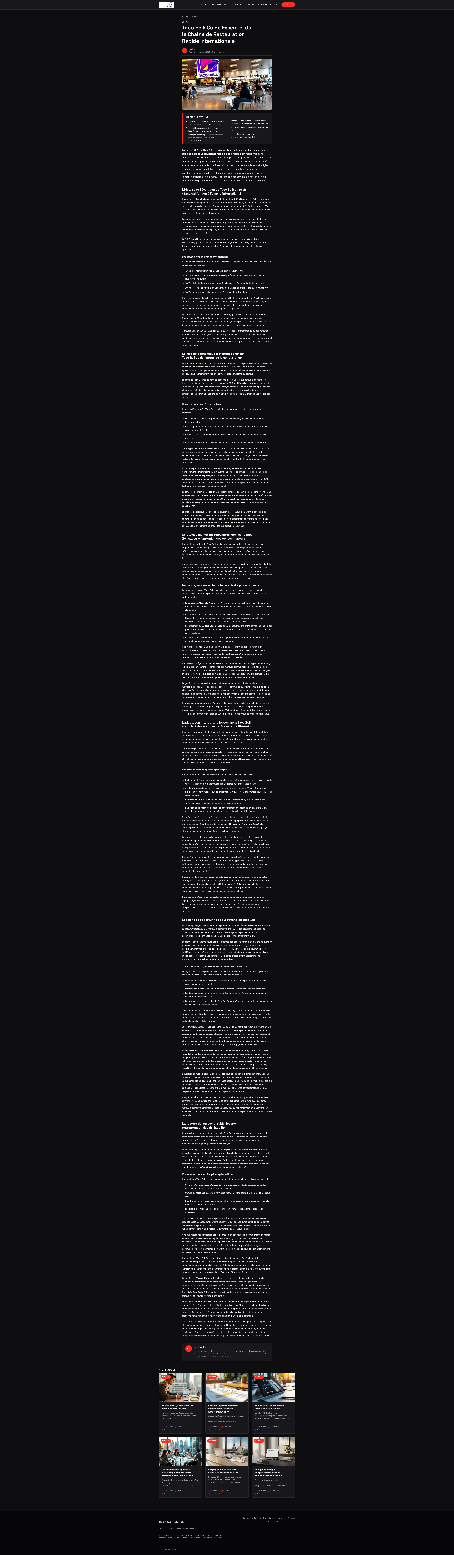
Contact (288, 5)
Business (216, 4)
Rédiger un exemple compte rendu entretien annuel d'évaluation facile (268, 1472)
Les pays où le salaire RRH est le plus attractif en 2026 (223, 1471)
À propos (274, 4)
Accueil (205, 4)
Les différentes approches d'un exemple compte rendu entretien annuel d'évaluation (177, 1472)
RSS (293, 1522)
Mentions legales (282, 1522)
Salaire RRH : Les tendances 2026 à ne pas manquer (269, 1407)
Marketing (237, 4)
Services (249, 4)
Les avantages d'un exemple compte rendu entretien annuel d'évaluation (223, 1408)
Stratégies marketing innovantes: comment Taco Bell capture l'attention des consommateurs (205, 137)
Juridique (262, 4)
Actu (226, 4)
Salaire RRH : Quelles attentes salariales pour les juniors (177, 1407)
